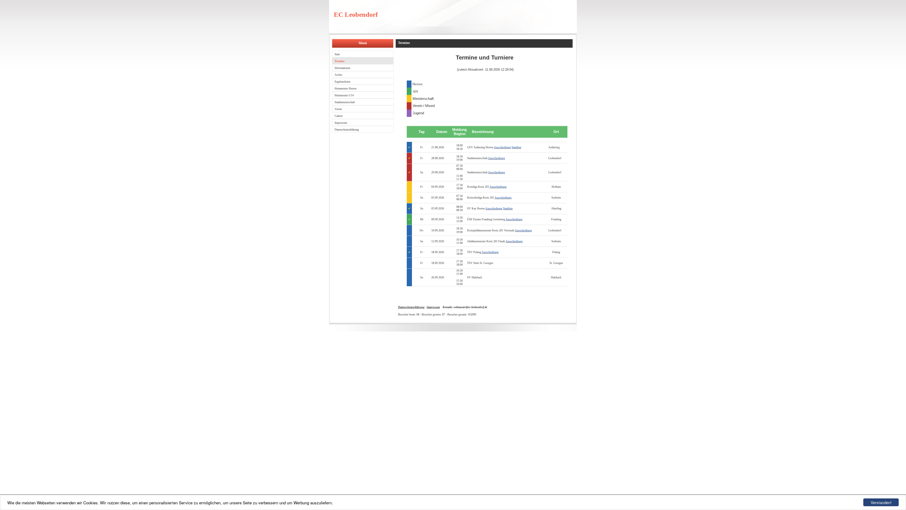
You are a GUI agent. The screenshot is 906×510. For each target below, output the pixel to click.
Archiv (338, 74)
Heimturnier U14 (344, 95)
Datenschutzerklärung (347, 129)
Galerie (339, 116)
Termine (339, 61)
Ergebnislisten (342, 81)
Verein (338, 109)
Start (337, 54)
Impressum (341, 122)
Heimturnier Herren (346, 88)
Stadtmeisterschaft (345, 102)
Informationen (342, 68)
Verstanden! (881, 502)
